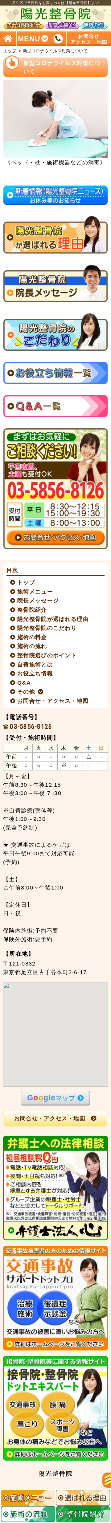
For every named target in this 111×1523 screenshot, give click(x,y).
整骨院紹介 (32, 610)
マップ (51, 1097)
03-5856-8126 (31, 726)
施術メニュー (35, 592)
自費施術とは (35, 665)
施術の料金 (32, 637)
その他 (26, 692)
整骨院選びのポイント (47, 655)
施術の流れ (32, 646)
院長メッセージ (38, 601)
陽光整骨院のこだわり (47, 628)
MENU (29, 38)
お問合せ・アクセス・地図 (53, 701)
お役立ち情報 (35, 673)
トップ (9, 50)
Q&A (24, 683)
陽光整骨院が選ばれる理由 (53, 619)
